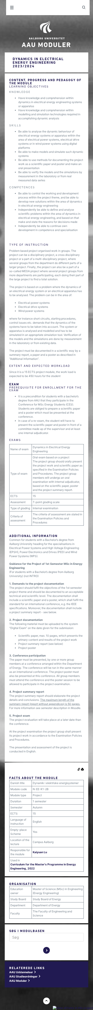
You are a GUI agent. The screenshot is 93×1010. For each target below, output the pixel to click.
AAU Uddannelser (22, 972)
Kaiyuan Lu (40, 852)
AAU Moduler (19, 980)
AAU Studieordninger (25, 976)
